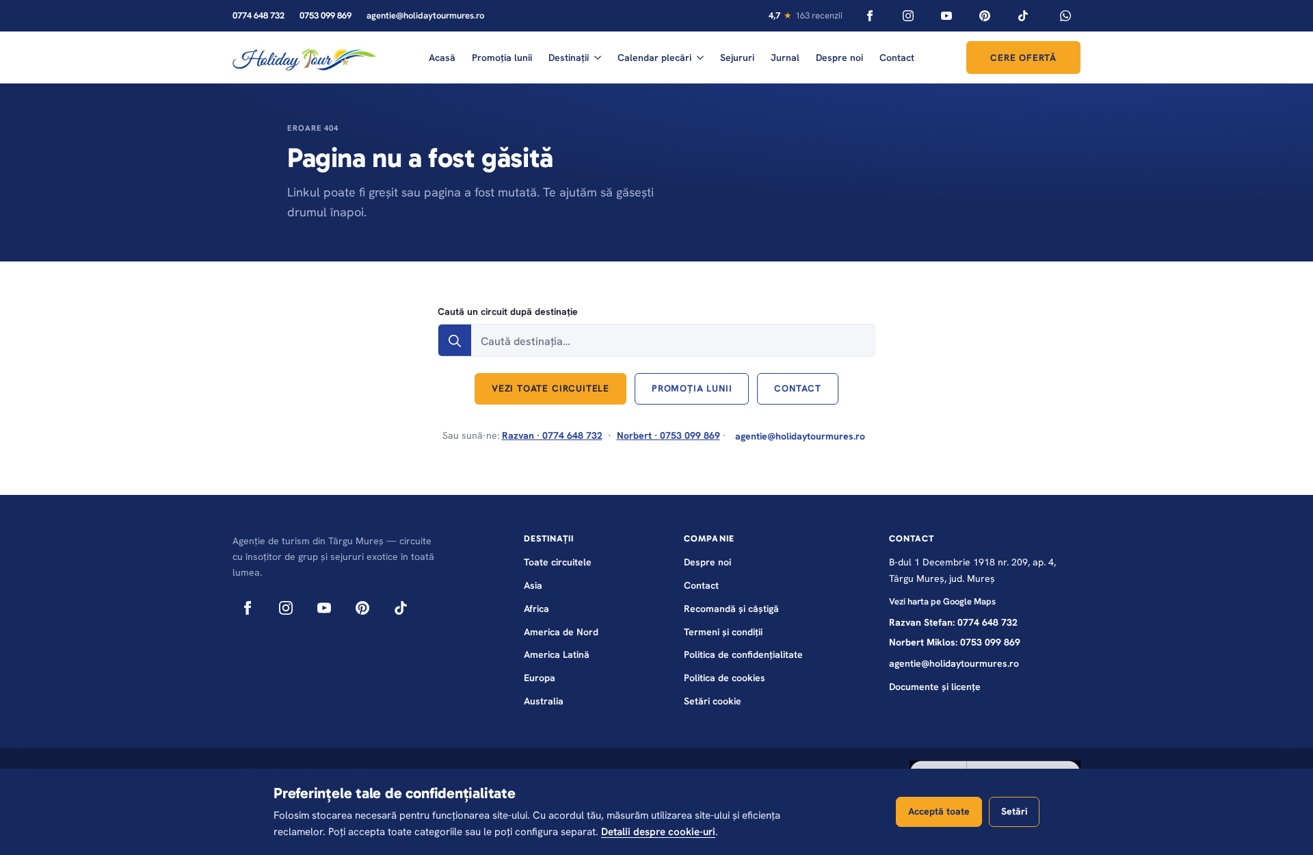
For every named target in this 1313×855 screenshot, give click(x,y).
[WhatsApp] (1065, 16)
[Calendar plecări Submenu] (700, 57)
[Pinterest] (985, 16)
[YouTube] (946, 16)
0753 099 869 (326, 15)
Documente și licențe (935, 686)
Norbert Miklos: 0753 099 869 (954, 642)
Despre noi (839, 57)
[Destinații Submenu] (598, 57)
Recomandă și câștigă (731, 608)
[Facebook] (870, 16)
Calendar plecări (654, 57)
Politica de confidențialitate (743, 654)
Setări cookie (712, 701)
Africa (536, 608)
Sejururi (737, 57)
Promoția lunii (502, 57)
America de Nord (561, 632)
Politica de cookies (724, 678)
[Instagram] (908, 16)
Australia (543, 701)
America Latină (556, 654)
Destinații (568, 57)
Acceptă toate (939, 811)
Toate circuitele (558, 562)
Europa (539, 678)
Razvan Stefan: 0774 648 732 (953, 622)
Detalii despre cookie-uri (658, 832)
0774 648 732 (258, 15)
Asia (533, 585)
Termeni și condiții (723, 632)
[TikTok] (1023, 16)
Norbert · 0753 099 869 (668, 435)
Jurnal (785, 57)
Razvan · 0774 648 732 (552, 435)
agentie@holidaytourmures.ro (425, 15)
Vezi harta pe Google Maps (942, 601)
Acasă (442, 57)
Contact (896, 57)
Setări (1014, 811)
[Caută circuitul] (454, 340)
